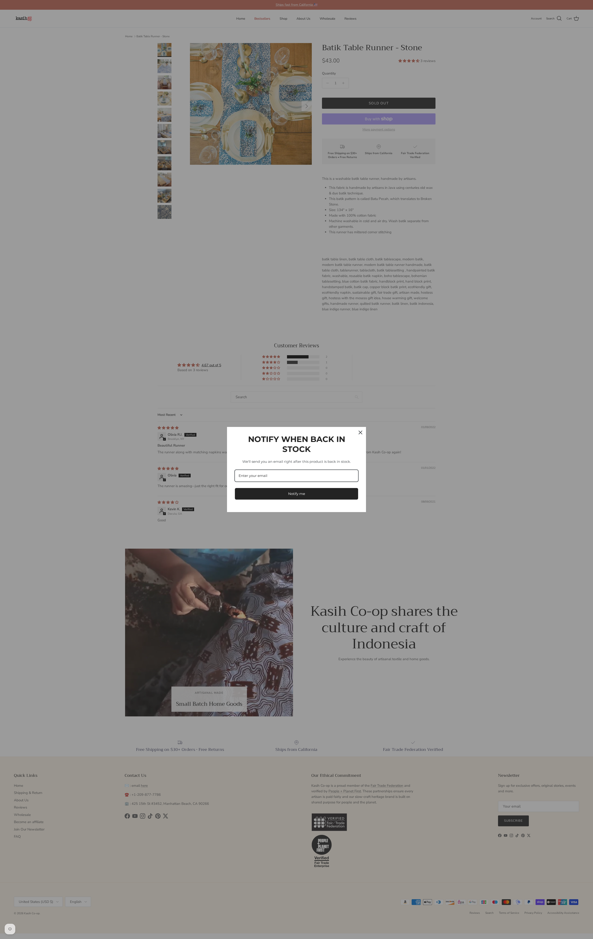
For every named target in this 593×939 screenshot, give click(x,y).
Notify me (296, 493)
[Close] (360, 432)
